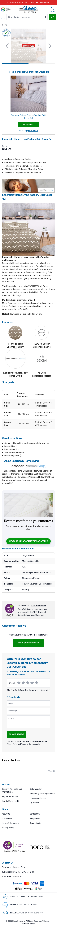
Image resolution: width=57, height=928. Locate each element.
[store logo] (28, 9)
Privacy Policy (8, 828)
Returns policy (36, 789)
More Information (38, 606)
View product (28, 124)
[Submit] (45, 17)
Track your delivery (38, 798)
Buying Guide (35, 823)
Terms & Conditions (10, 823)
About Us (6, 814)
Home (4, 25)
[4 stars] (32, 683)
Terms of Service (28, 744)
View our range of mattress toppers (28, 541)
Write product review (28, 642)
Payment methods (10, 796)
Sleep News (35, 818)
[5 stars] (36, 683)
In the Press (7, 818)
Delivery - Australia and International (12, 790)
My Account (35, 803)
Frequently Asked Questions (42, 793)
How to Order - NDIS (10, 801)
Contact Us (35, 814)
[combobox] (27, 17)
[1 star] (19, 683)
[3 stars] (27, 683)
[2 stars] (23, 683)
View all (28, 130)
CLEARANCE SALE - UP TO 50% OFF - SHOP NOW (28, 2)
